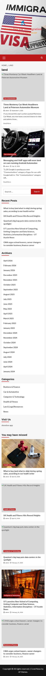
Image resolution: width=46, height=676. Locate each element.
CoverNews (36, 669)
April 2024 (7, 366)
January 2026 (9, 270)
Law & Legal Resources (13, 407)
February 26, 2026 (17, 612)
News (5, 411)
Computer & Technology (13, 397)
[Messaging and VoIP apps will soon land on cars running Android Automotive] (23, 142)
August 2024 (9, 352)
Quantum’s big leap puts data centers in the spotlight (22, 222)
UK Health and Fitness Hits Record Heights (21, 216)
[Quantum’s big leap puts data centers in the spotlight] (23, 539)
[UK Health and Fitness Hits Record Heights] (23, 497)
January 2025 (9, 328)
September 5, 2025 (17, 110)
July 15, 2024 (16, 166)
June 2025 (7, 304)
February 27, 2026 (17, 563)
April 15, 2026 (16, 476)
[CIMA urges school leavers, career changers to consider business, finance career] (23, 633)
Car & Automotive (10, 98)
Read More (7, 123)
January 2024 (9, 371)
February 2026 (9, 265)
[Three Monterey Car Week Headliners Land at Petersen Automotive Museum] (23, 87)
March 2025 (8, 318)
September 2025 (10, 289)
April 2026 (7, 260)
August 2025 (9, 294)
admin (7, 110)
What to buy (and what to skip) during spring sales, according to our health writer (22, 209)
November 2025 (10, 280)
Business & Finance (11, 387)
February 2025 (9, 323)
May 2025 (7, 309)
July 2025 (7, 299)
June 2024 (7, 362)
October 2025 (9, 285)
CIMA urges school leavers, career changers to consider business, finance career (22, 243)
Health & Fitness (10, 402)
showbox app (7, 425)
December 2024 (10, 333)
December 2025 (10, 275)
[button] (4, 57)
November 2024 (10, 338)
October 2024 (9, 342)
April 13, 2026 (16, 518)
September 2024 (10, 347)
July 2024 (7, 357)
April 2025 (7, 313)
